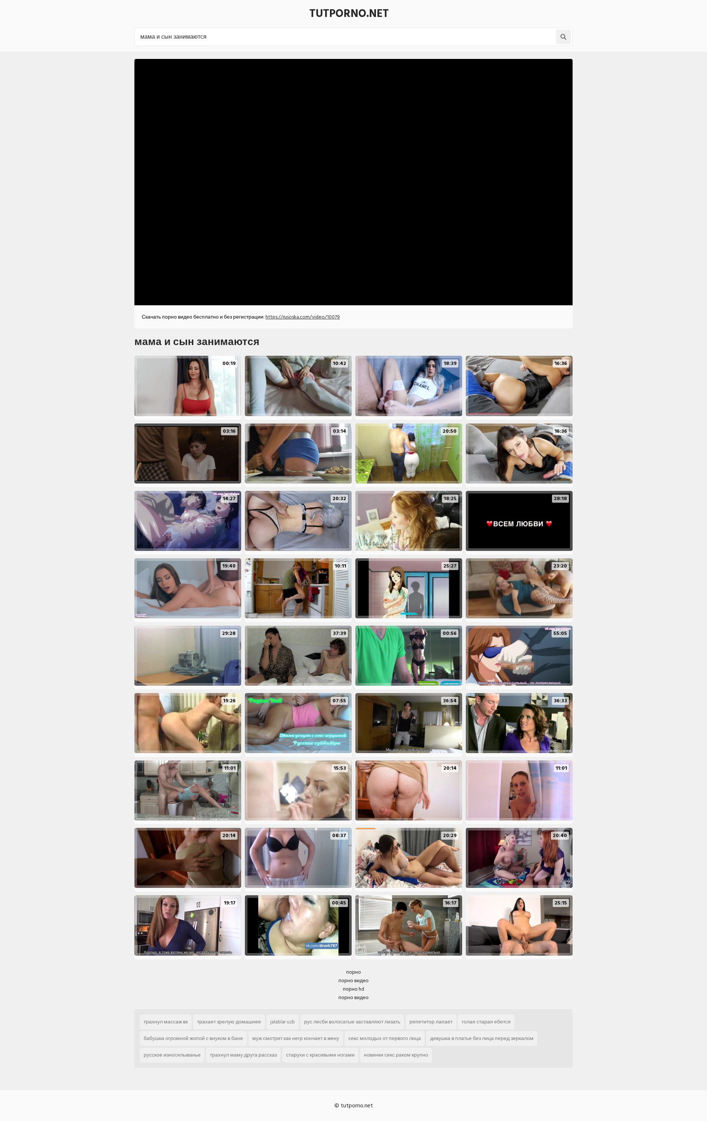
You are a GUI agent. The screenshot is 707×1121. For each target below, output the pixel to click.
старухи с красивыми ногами (320, 1055)
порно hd (353, 989)
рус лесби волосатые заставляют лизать (352, 1022)
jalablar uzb (282, 1022)
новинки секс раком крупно (396, 1055)
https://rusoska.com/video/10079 (302, 317)
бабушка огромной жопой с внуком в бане (193, 1038)
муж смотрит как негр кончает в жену (295, 1038)
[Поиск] (563, 36)
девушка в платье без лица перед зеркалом (482, 1038)
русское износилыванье (172, 1055)
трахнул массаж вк (166, 1022)
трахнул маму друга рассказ (243, 1055)
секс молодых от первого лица (384, 1038)
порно (353, 972)
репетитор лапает (431, 1022)
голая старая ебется (486, 1022)
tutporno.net (349, 13)
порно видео (353, 980)
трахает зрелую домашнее (229, 1022)
